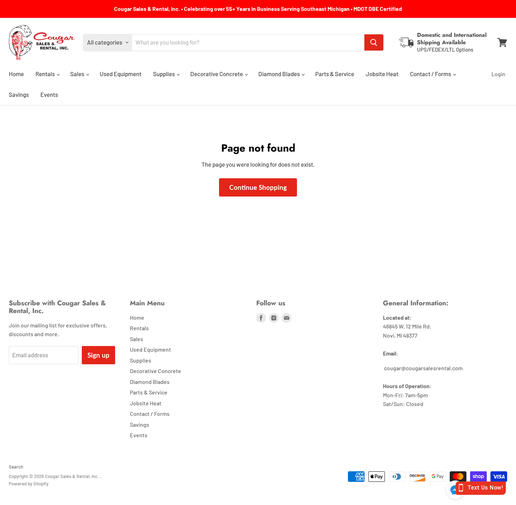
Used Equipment (120, 73)
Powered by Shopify (28, 483)
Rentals (45, 73)
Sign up (98, 355)
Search (16, 467)
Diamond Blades (279, 73)
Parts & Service (334, 73)
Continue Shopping (258, 187)
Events (49, 94)
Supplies (164, 73)
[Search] (373, 42)
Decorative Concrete (217, 73)
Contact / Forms (431, 73)
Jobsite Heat (382, 73)
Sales (77, 73)
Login (498, 74)
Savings (19, 94)
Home (16, 73)
